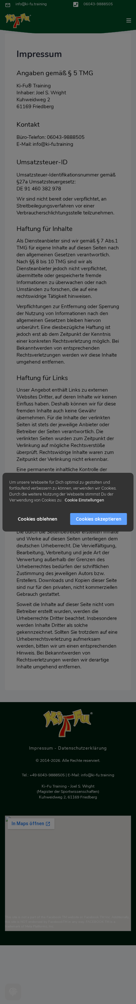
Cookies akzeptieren (98, 519)
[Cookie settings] (13, 992)
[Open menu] (128, 20)
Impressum (41, 748)
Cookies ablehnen (37, 519)
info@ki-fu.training (31, 4)
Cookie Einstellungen (84, 500)
